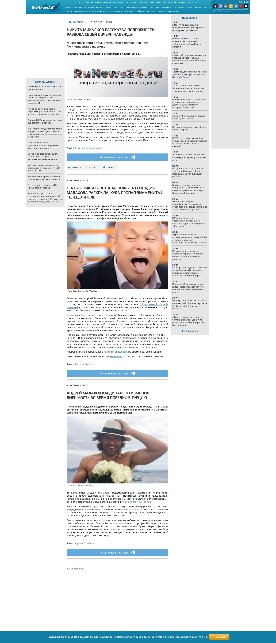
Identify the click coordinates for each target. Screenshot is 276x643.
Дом (104, 11)
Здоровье (165, 7)
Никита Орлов (83, 364)
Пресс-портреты (173, 11)
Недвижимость (115, 11)
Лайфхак (141, 11)
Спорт (151, 7)
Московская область (104, 2)
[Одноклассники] (91, 166)
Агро (85, 11)
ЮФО (152, 2)
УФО (164, 2)
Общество (119, 7)
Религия (68, 11)
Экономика (89, 7)
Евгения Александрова (89, 147)
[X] (109, 166)
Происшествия (133, 7)
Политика (77, 7)
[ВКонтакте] (74, 166)
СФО (170, 2)
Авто (197, 7)
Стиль (98, 11)
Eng (246, 2)
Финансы (109, 7)
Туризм (77, 11)
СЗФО (134, 2)
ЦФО (140, 2)
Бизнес (99, 7)
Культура (205, 7)
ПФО (146, 2)
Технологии (177, 7)
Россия (81, 2)
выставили (116, 356)
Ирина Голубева (85, 543)
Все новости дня (190, 331)
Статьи (161, 11)
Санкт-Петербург (122, 2)
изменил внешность (116, 351)
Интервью (151, 11)
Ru (240, 2)
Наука (144, 7)
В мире (68, 7)
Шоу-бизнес (129, 11)
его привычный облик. (137, 501)
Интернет (189, 7)
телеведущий (118, 523)
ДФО (175, 2)
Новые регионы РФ (187, 2)
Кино (91, 11)
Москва (89, 2)
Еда (157, 7)
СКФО (158, 2)
